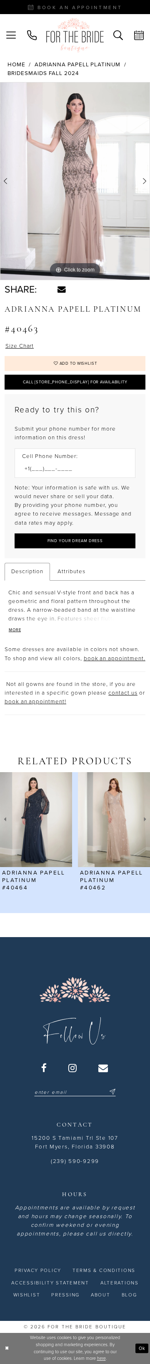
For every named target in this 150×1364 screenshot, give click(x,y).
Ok (142, 1348)
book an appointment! (35, 701)
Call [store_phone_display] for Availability (75, 382)
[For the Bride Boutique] (75, 35)
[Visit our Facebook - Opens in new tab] (44, 1068)
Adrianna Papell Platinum (77, 64)
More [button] (15, 629)
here (101, 1358)
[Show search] (118, 35)
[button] (11, 35)
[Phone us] (32, 35)
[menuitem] (11, 35)
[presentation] (36, 819)
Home (16, 64)
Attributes (71, 571)
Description (27, 571)
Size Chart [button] (19, 346)
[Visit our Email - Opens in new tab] (103, 1068)
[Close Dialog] (7, 1348)
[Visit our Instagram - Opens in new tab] (73, 1068)
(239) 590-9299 (75, 1161)
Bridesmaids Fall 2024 (43, 73)
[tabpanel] (75, 181)
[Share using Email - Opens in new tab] (62, 290)
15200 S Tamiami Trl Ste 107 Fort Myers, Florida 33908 (75, 1142)
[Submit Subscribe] (111, 1092)
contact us (123, 693)
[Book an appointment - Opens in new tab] (138, 35)
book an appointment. (114, 658)
